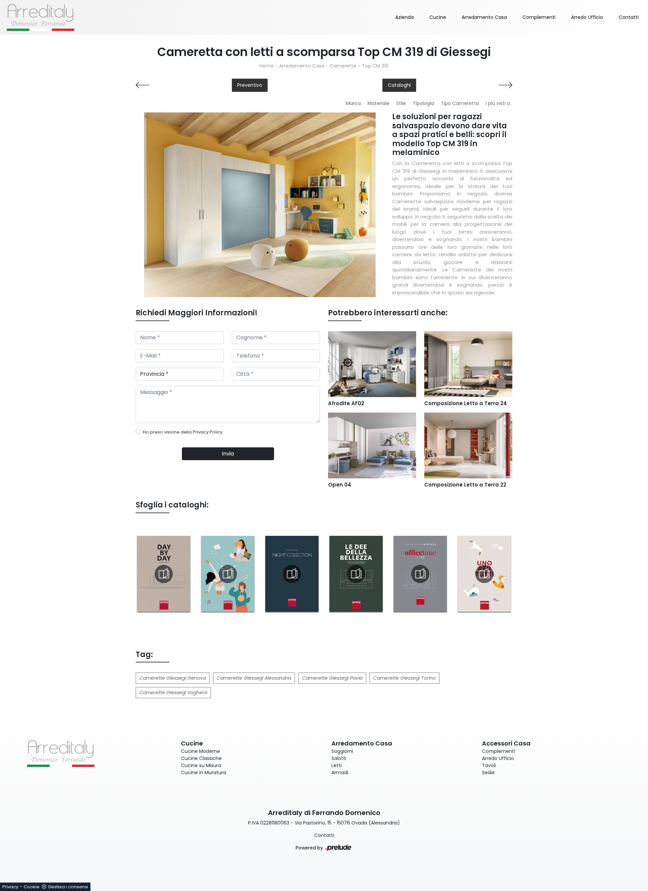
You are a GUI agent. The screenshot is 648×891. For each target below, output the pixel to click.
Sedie (488, 772)
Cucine (437, 17)
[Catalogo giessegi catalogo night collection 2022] (292, 574)
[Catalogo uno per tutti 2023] (484, 574)
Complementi (539, 17)
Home (267, 65)
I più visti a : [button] (499, 103)
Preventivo (249, 85)
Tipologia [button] (423, 103)
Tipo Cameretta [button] (460, 103)
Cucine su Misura (201, 765)
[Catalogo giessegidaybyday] (164, 574)
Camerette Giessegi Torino (404, 678)
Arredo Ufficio (587, 17)
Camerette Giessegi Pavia (332, 678)
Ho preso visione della (182, 432)
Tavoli (489, 765)
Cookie (31, 887)
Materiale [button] (378, 103)
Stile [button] (401, 103)
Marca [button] (353, 103)
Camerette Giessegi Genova (172, 678)
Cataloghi (399, 85)
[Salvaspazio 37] (180, 85)
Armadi (339, 772)
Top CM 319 (375, 65)
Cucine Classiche (201, 758)
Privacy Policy (207, 432)
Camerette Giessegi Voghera (173, 692)
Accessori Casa (506, 743)
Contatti (629, 17)
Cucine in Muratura (203, 772)
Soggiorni (342, 751)
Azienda (404, 17)
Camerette (343, 65)
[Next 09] (468, 85)
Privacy (10, 887)
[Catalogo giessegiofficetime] (420, 574)
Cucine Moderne (200, 751)
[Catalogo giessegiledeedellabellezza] (356, 574)
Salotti (338, 758)
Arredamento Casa (484, 17)
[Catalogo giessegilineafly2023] (228, 574)
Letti (336, 765)
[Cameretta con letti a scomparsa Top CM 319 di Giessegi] (260, 204)
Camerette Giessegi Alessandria (254, 678)
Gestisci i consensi (68, 887)
